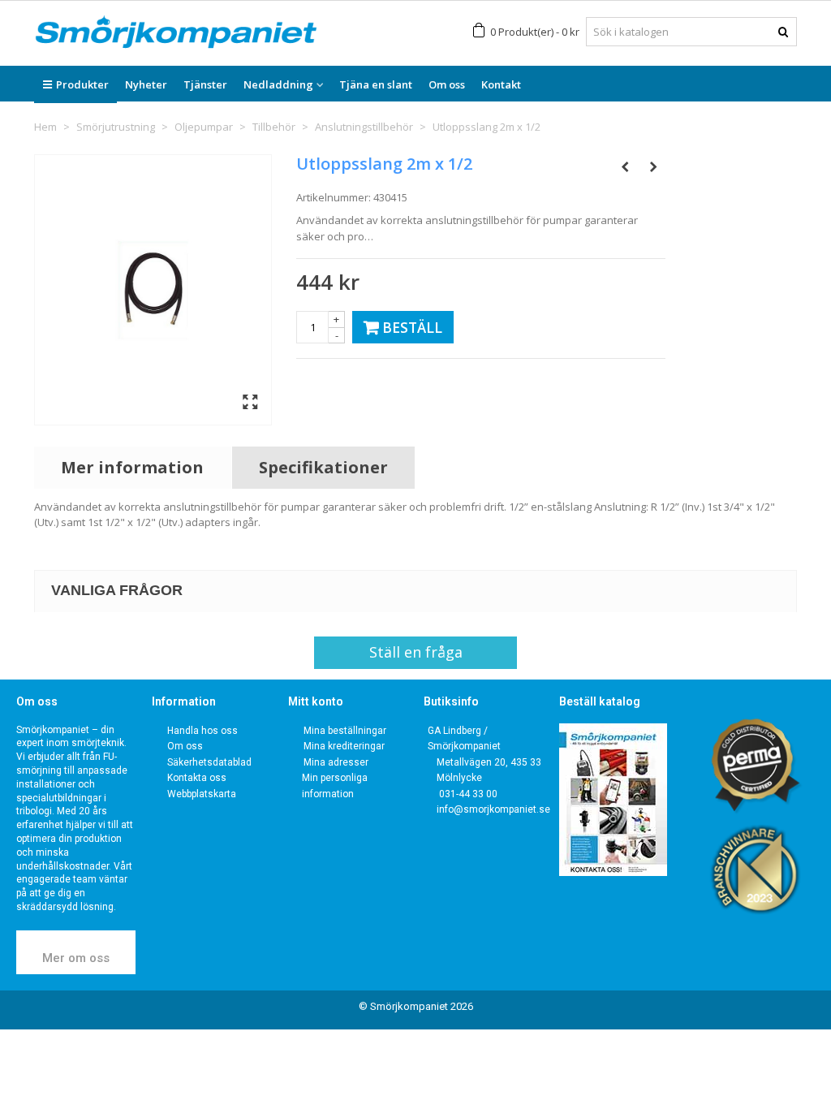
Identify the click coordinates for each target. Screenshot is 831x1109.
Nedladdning (278, 84)
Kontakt (501, 84)
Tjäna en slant (375, 84)
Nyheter (146, 84)
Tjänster (205, 84)
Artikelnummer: (333, 197)
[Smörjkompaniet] (176, 32)
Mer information (132, 467)
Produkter (82, 84)
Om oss (446, 84)
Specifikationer (323, 467)
